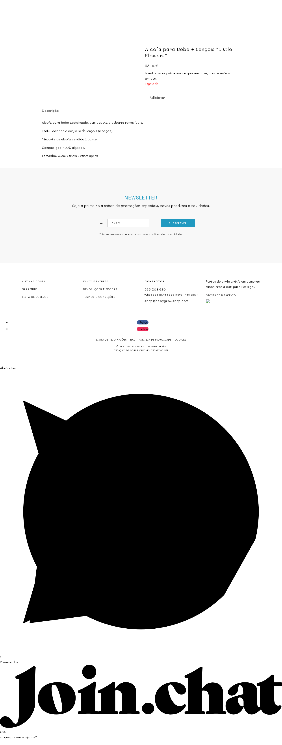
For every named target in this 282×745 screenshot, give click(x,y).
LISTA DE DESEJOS (35, 296)
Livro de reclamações (111, 339)
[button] (155, 97)
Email (102, 223)
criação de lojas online (131, 350)
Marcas (166, 21)
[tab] (50, 110)
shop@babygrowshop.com (251, 4)
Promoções (144, 21)
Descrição (50, 110)
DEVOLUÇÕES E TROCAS (100, 289)
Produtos (117, 21)
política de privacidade (166, 234)
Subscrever (178, 223)
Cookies (180, 339)
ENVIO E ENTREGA (96, 281)
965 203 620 (155, 289)
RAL (132, 339)
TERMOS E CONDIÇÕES (99, 296)
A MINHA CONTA (33, 281)
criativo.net (159, 350)
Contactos (186, 21)
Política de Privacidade (155, 339)
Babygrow (95, 21)
